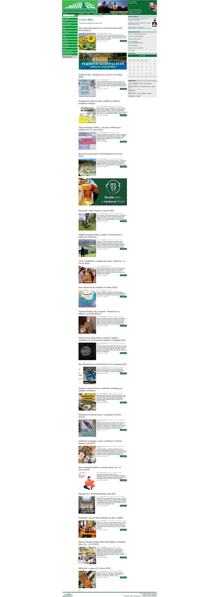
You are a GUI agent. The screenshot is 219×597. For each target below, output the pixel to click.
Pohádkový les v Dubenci (134, 96)
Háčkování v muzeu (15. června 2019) (94, 568)
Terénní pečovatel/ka (133, 45)
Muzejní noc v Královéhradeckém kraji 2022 (97, 494)
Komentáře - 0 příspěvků (102, 41)
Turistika (64, 38)
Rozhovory (65, 43)
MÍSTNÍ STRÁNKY (98, 14)
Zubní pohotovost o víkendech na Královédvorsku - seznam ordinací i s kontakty (139, 27)
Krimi (63, 27)
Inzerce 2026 (132, 1)
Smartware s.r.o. (138, 596)
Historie (64, 48)
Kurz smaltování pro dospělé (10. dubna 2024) (98, 287)
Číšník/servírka (132, 36)
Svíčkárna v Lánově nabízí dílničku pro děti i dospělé (101, 518)
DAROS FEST (131, 90)
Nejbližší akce (132, 80)
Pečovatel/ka (131, 42)
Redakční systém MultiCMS (150, 596)
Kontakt (131, 3)
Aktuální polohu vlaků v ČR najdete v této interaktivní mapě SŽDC (138, 19)
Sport (63, 21)
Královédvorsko (84, 16)
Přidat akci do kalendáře (135, 12)
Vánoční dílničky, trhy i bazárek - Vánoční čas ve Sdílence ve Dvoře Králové (99, 312)
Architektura (65, 46)
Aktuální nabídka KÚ (133, 48)
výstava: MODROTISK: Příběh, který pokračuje (140, 83)
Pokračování (123, 41)
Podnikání (65, 40)
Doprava (64, 29)
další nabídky (131, 50)
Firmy (64, 35)
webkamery (124, 12)
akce (112, 12)
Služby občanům (66, 24)
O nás (135, 3)
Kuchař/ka (130, 39)
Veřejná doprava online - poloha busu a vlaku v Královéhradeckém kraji (139, 23)
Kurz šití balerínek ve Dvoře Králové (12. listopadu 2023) (103, 364)
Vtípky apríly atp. (67, 54)
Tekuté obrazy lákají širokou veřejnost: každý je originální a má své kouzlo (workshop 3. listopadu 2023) (102, 339)
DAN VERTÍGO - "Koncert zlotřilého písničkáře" (140, 93)
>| (82, 590)
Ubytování (123, 14)
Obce (88, 14)
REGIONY (81, 14)
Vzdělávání (65, 32)
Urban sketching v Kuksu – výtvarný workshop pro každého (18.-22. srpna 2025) (100, 128)
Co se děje (65, 18)
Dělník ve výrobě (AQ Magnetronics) (137, 33)
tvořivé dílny (100, 16)
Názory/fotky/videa (67, 51)
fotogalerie (117, 12)
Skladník (130, 41)
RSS (141, 593)
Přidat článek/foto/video (135, 10)
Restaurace (115, 14)
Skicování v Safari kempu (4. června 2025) (96, 210)
